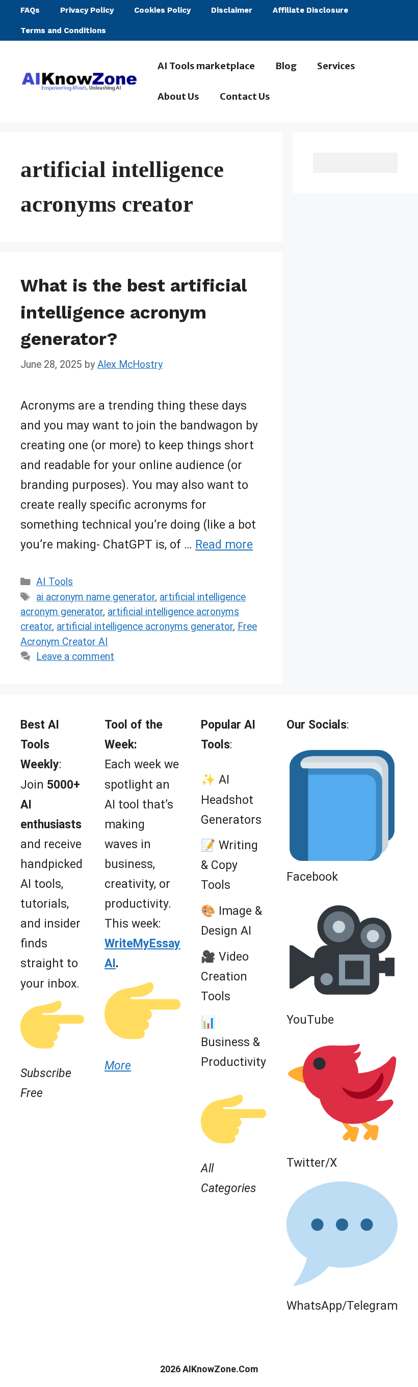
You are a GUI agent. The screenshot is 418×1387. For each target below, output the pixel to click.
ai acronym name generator (95, 597)
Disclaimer (231, 10)
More (117, 1066)
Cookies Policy (162, 10)
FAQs (30, 10)
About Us (178, 96)
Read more (224, 545)
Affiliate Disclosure (310, 10)
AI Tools (54, 582)
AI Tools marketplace (206, 66)
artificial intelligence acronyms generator (145, 626)
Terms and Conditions (63, 30)
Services (336, 66)
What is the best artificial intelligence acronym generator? (133, 312)
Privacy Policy (87, 10)
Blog (286, 66)
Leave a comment (75, 656)
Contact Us (245, 96)
